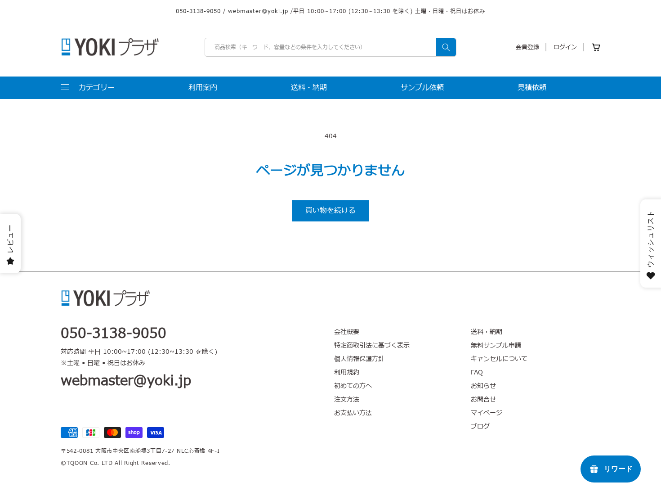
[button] (88, 88)
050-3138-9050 (198, 11)
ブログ (480, 426)
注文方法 (346, 399)
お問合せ (483, 399)
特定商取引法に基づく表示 (372, 345)
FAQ (477, 372)
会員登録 (527, 47)
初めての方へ (353, 386)
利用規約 (346, 372)
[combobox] (330, 47)
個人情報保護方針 (359, 359)
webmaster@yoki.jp (258, 11)
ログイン (565, 47)
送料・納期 (486, 332)
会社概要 (346, 332)
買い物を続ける (330, 210)
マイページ (486, 413)
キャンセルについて (499, 359)
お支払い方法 (353, 413)
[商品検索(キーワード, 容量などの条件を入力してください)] (446, 47)
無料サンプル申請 (496, 345)
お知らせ (483, 386)
